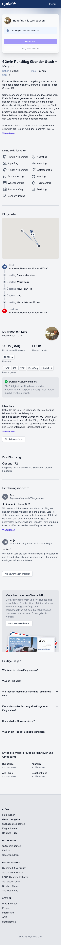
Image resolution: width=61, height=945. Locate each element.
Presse (5, 908)
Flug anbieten (9, 828)
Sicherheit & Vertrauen (14, 868)
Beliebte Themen (11, 886)
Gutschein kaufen (11, 845)
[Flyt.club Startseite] (9, 4)
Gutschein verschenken (19, 623)
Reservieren (30, 41)
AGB (4, 917)
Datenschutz (9, 921)
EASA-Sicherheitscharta (15, 877)
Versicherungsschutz (13, 872)
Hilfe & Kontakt (10, 903)
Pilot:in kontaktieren (14, 439)
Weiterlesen (8, 133)
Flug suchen (8, 814)
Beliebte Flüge (9, 832)
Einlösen (6, 850)
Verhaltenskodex (11, 881)
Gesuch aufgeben (11, 819)
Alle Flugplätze (10, 890)
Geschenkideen (10, 855)
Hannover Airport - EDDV (34, 268)
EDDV (36, 346)
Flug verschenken (30, 48)
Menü (54, 5)
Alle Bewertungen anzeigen (17, 574)
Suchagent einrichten (13, 823)
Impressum (8, 912)
